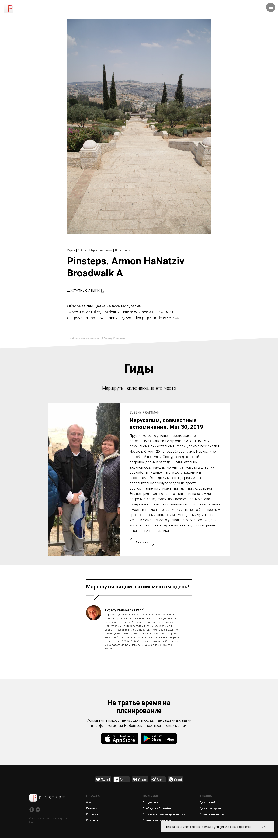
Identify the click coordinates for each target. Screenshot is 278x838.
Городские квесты (212, 814)
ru (102, 290)
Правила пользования (157, 820)
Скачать (91, 808)
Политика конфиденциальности (164, 814)
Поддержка (150, 802)
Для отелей (207, 802)
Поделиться (122, 250)
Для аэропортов (210, 808)
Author (82, 250)
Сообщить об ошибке (157, 808)
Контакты (92, 820)
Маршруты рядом (100, 250)
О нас (89, 802)
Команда (92, 814)
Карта (71, 250)
